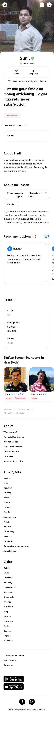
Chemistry (8, 531)
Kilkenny (8, 621)
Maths (6, 478)
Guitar (7, 507)
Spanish (7, 488)
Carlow (7, 631)
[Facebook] (22, 702)
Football (8, 541)
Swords (7, 602)
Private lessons (23, 409)
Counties (8, 456)
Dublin (6, 568)
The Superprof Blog (13, 655)
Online (11, 135)
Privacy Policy (10, 442)
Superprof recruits (13, 461)
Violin (6, 522)
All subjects (9, 551)
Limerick (7, 577)
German (7, 536)
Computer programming (16, 546)
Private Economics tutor (14, 413)
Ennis (6, 626)
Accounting (9, 517)
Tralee (6, 636)
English (7, 512)
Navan (7, 616)
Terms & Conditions (13, 437)
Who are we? (10, 432)
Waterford (9, 587)
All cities (8, 640)
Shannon (8, 592)
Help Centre (9, 660)
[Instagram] (32, 702)
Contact (8, 665)
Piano (6, 497)
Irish (5, 483)
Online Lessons (11, 451)
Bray (6, 611)
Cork (6, 572)
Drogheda (8, 597)
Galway (7, 582)
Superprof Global (12, 446)
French (6, 502)
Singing (7, 492)
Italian (7, 526)
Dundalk (8, 606)
